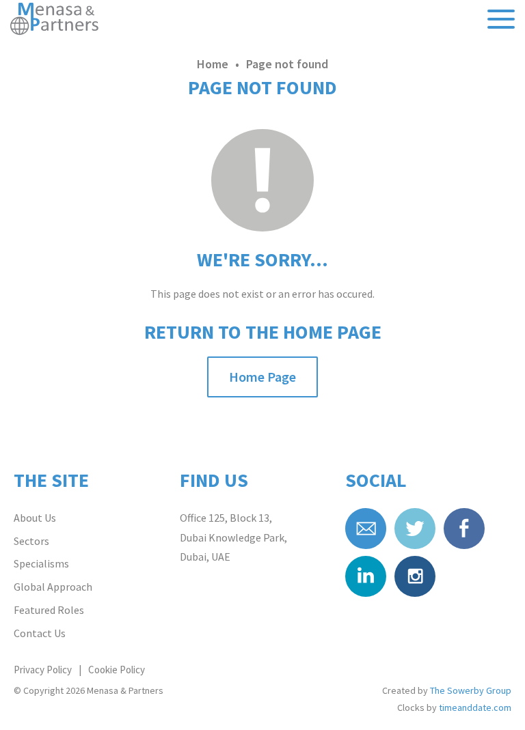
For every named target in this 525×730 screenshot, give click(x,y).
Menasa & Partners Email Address (365, 528)
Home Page (262, 376)
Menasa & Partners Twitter (414, 528)
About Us (35, 517)
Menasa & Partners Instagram (414, 576)
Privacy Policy (43, 669)
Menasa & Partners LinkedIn (365, 576)
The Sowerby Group (470, 690)
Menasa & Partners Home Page (55, 20)
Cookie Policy (116, 669)
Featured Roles (49, 610)
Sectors (31, 541)
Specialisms (41, 563)
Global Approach (53, 586)
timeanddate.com (475, 707)
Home (212, 64)
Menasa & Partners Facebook (464, 528)
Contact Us (40, 633)
